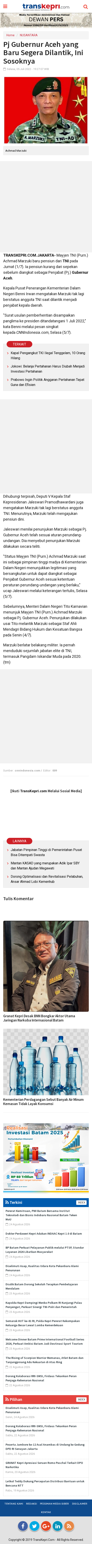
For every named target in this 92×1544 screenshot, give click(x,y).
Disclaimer (80, 1503)
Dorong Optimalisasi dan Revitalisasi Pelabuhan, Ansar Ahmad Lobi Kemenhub (47, 879)
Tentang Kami (13, 1503)
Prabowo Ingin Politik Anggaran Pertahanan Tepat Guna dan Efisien (47, 382)
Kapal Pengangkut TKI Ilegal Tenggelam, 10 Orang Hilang (48, 355)
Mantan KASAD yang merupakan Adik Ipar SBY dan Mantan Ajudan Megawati (45, 865)
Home (10, 35)
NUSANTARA (29, 35)
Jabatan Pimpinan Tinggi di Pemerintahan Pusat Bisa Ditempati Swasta (46, 852)
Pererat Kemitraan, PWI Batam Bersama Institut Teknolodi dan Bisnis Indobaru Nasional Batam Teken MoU (41, 1215)
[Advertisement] (46, 206)
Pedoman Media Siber (54, 1503)
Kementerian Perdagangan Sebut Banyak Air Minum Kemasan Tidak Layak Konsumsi (43, 1101)
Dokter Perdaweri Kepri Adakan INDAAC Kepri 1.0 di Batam (44, 1233)
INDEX (81, 1202)
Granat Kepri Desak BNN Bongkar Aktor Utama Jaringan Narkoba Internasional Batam (39, 1018)
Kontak (46, 1512)
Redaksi (31, 1503)
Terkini (15, 1202)
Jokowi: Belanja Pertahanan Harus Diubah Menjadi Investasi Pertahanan (48, 368)
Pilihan (15, 1399)
